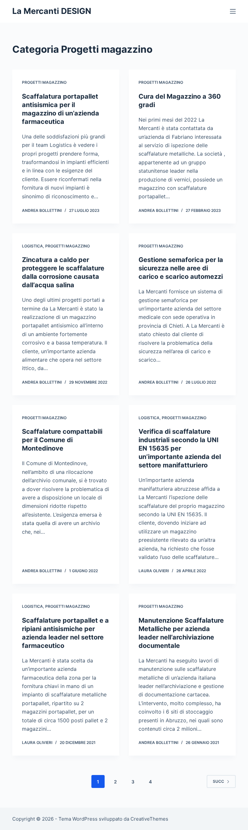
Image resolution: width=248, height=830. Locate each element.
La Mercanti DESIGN (51, 11)
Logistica (32, 246)
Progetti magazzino (44, 82)
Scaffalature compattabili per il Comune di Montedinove (62, 440)
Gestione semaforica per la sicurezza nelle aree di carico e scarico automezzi (181, 268)
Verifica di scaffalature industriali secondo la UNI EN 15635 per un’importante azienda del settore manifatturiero (180, 448)
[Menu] (233, 11)
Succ (218, 781)
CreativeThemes (149, 819)
